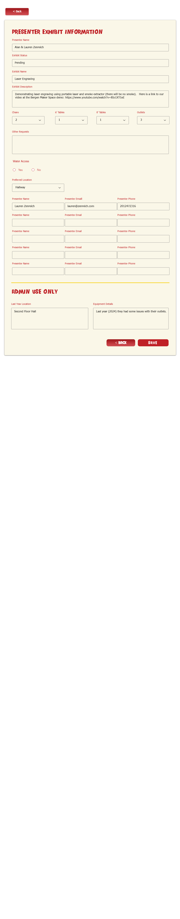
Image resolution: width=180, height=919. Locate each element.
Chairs (15, 112)
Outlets (141, 112)
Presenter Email (73, 215)
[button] (17, 11)
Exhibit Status (19, 55)
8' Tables (101, 112)
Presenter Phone (126, 199)
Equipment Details (103, 304)
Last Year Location (21, 304)
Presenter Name (20, 40)
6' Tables (59, 112)
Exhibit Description (22, 87)
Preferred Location (22, 180)
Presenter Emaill (73, 199)
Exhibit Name (19, 71)
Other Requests (20, 132)
